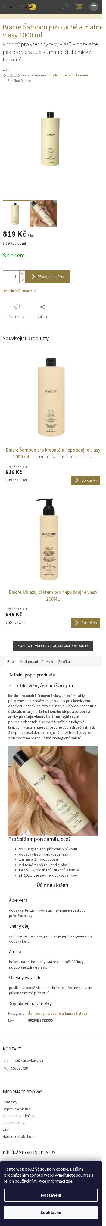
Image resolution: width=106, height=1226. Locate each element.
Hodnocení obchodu (19, 1136)
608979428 (19, 1068)
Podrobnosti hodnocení (68, 75)
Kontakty (10, 1102)
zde (69, 1181)
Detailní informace (17, 291)
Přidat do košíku (51, 277)
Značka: (19, 81)
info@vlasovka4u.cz (27, 1060)
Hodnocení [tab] (29, 661)
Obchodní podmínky (19, 1116)
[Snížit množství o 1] (22, 280)
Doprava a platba (16, 1109)
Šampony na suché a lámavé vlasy (57, 1013)
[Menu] (93, 6)
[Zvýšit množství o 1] (22, 274)
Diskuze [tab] (48, 661)
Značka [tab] (64, 661)
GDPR (7, 1130)
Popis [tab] (12, 661)
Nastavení (51, 1195)
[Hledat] (65, 6)
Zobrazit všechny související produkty (53, 646)
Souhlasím (50, 1213)
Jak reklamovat (15, 1123)
